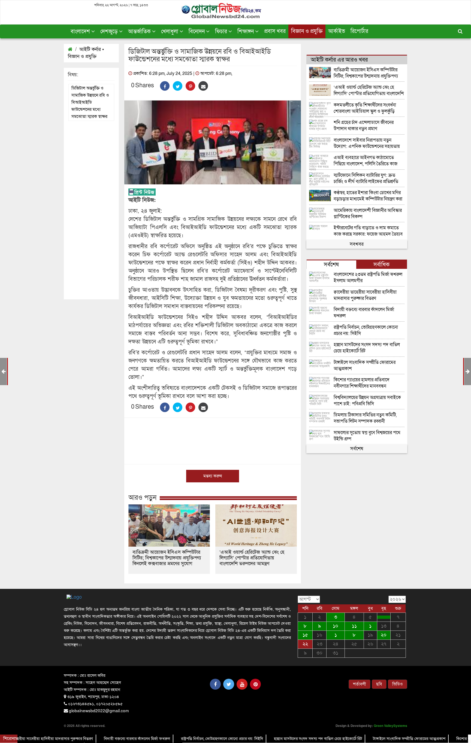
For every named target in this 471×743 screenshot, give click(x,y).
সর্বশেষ (356, 449)
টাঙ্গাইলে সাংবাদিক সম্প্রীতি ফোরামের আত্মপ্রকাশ (364, 366)
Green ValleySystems (390, 725)
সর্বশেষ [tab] (331, 264)
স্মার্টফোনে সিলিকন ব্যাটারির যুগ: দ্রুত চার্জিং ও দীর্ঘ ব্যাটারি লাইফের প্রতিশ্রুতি (366, 178)
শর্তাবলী (359, 684)
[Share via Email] (203, 86)
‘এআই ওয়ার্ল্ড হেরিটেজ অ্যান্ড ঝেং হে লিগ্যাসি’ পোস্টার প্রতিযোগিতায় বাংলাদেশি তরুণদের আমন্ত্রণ (251, 558)
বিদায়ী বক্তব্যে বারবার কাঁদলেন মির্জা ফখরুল (364, 313)
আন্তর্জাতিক (140, 31)
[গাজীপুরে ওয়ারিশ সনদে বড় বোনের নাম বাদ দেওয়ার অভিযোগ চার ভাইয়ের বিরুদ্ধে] (383, 617)
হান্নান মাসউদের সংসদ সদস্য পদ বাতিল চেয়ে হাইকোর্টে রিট (367, 348)
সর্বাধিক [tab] (381, 264)
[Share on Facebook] (165, 86)
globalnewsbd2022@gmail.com (99, 710)
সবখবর (357, 244)
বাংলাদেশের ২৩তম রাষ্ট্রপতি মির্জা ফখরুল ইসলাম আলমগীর (368, 278)
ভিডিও (397, 684)
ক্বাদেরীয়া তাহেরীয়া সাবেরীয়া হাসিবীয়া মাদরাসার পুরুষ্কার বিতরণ (365, 295)
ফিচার (221, 31)
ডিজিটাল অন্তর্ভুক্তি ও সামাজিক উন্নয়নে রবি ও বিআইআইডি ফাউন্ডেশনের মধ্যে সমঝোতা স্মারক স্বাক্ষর (90, 102)
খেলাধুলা (170, 31)
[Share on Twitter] (177, 86)
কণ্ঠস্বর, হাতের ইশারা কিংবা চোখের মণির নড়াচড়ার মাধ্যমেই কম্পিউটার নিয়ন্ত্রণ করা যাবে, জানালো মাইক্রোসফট (368, 196)
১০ (335, 626)
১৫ (305, 635)
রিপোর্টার (359, 31)
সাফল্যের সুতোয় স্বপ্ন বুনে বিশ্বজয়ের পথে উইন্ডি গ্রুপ (367, 436)
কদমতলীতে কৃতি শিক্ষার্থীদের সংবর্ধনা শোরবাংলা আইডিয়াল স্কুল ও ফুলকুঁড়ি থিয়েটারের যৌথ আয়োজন (365, 108)
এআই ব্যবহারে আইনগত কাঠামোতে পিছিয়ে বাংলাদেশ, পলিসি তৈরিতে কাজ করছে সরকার (365, 161)
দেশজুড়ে (109, 31)
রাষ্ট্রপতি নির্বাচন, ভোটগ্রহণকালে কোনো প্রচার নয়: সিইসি (366, 330)
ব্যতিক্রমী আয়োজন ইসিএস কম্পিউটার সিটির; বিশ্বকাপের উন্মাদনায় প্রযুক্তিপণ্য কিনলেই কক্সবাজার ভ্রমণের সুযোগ (166, 558)
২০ (384, 635)
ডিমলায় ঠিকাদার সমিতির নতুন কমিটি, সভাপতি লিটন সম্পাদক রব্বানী (365, 418)
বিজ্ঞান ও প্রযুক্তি (307, 31)
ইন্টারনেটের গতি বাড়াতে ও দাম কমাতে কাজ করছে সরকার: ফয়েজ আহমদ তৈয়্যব (368, 231)
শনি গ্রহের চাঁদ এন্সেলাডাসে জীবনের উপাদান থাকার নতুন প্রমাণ (364, 126)
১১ (354, 626)
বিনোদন (197, 31)
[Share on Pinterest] (190, 86)
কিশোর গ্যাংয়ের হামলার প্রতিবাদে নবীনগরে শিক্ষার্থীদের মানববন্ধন (362, 383)
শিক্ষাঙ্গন (246, 31)
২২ (305, 644)
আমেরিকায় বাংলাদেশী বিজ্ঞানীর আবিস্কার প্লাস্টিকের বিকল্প (368, 214)
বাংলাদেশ (81, 31)
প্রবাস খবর (275, 31)
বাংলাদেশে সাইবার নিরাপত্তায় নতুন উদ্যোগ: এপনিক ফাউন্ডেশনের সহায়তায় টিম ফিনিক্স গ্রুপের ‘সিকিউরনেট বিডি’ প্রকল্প (367, 143)
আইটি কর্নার (90, 49)
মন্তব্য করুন (212, 476)
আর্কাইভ (336, 31)
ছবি (379, 684)
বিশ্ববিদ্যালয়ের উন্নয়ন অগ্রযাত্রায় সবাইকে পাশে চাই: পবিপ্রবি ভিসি (367, 401)
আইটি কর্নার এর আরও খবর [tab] (339, 59)
